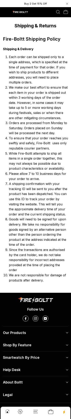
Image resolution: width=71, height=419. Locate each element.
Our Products (14, 333)
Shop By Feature (17, 345)
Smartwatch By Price (21, 357)
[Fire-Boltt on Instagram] (35, 318)
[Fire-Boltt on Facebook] (26, 318)
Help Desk (12, 370)
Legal (8, 395)
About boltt (13, 382)
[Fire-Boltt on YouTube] (45, 318)
